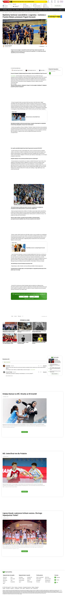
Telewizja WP (17, 588)
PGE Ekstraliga (29, 581)
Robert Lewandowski (39, 577)
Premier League (21, 578)
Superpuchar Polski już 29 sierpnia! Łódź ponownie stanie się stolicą (9, 331)
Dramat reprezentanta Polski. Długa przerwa (38, 343)
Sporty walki (31, 9)
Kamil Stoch (47, 577)
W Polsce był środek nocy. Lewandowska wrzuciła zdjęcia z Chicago (55, 365)
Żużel (21, 9)
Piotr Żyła (38, 581)
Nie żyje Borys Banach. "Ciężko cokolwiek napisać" (22, 343)
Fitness (4, 581)
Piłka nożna (10, 9)
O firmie (12, 587)
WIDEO (35, 9)
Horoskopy (8, 588)
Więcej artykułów (54, 373)
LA (51, 9)
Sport (32, 588)
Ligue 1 (20, 581)
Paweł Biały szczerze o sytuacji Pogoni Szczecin (35, 247)
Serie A (28, 580)
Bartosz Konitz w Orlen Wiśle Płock (33, 116)
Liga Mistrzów (29, 577)
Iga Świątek (38, 580)
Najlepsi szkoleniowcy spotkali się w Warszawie (23, 331)
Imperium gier (35, 588)
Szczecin (15, 316)
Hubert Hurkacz (47, 581)
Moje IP (24, 588)
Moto (49, 9)
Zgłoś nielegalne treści (9, 375)
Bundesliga (29, 578)
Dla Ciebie (5, 9)
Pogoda (4, 588)
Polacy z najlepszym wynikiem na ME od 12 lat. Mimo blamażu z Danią (10, 343)
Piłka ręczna (40, 9)
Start (3, 12)
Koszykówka (45, 9)
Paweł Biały (10, 12)
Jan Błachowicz (47, 580)
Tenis (14, 9)
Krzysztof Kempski (8, 45)
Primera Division (21, 580)
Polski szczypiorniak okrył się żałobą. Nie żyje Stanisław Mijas (39, 331)
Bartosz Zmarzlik (48, 578)
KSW (4, 583)
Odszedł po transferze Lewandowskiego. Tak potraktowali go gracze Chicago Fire (58, 361)
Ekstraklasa (21, 577)
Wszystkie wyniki (57, 5)
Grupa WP (9, 587)
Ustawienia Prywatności (27, 587)
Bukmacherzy (25, 9)
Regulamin (37, 587)
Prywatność (20, 587)
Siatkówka (17, 9)
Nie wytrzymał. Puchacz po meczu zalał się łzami (55, 371)
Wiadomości (28, 588)
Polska (12, 316)
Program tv (12, 588)
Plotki (21, 588)
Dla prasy (16, 587)
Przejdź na (5, 1)
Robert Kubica (38, 578)
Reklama (33, 587)
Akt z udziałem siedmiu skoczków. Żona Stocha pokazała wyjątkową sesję (55, 368)
